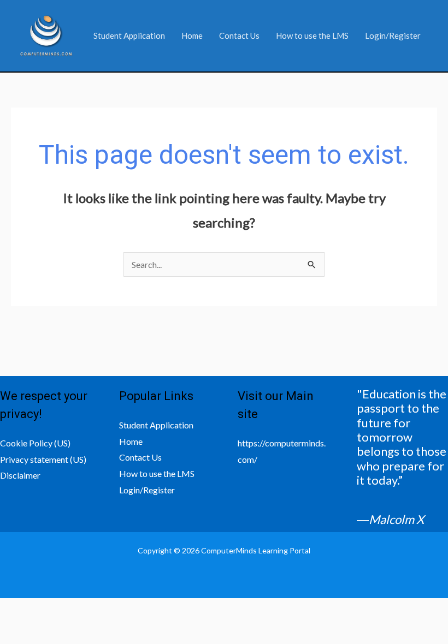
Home (192, 35)
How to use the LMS (312, 35)
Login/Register (393, 35)
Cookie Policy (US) (35, 443)
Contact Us (239, 35)
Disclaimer (20, 475)
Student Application (129, 35)
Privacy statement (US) (43, 459)
